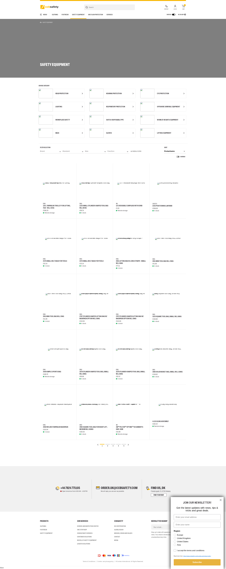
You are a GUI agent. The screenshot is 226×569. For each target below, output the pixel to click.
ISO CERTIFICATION (120, 526)
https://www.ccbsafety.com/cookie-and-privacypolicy (197, 556)
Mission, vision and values (123, 533)
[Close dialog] (221, 500)
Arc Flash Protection (95, 15)
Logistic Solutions (83, 544)
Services (110, 15)
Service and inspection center (87, 526)
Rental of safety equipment (87, 540)
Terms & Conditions (89, 561)
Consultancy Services (85, 533)
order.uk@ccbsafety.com (119, 488)
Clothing (55, 15)
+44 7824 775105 (70, 488)
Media (116, 540)
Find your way (158, 495)
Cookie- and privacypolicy (105, 561)
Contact (117, 537)
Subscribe (197, 562)
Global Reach (118, 530)
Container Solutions (84, 537)
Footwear (65, 15)
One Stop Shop (82, 530)
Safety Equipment (78, 15)
